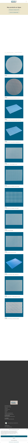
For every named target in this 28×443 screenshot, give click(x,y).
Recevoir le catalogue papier (14, 12)
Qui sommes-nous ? (7, 405)
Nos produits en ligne (10, 52)
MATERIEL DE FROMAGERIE (18, 52)
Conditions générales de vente (9, 414)
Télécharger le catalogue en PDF (14, 9)
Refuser (14, 438)
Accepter (14, 436)
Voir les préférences (14, 440)
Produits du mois (7, 409)
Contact (6, 411)
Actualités (6, 410)
